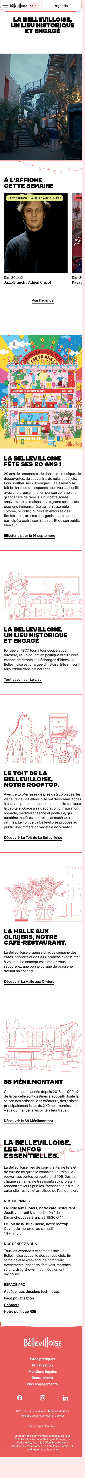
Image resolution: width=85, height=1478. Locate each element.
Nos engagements (42, 1384)
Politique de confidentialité (36, 1415)
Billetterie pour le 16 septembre (29, 535)
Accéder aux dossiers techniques (32, 1291)
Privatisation (42, 1365)
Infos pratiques (42, 1359)
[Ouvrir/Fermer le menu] (5, 6)
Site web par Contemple (42, 1426)
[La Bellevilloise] (18, 5)
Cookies (60, 1415)
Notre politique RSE (20, 1311)
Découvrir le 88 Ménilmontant (28, 1121)
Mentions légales (42, 1371)
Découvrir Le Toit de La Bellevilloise (33, 837)
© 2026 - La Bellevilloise (31, 1411)
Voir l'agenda (43, 300)
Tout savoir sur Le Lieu (23, 679)
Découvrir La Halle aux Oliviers (29, 981)
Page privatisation (19, 1298)
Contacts (11, 1305)
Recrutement (42, 1377)
